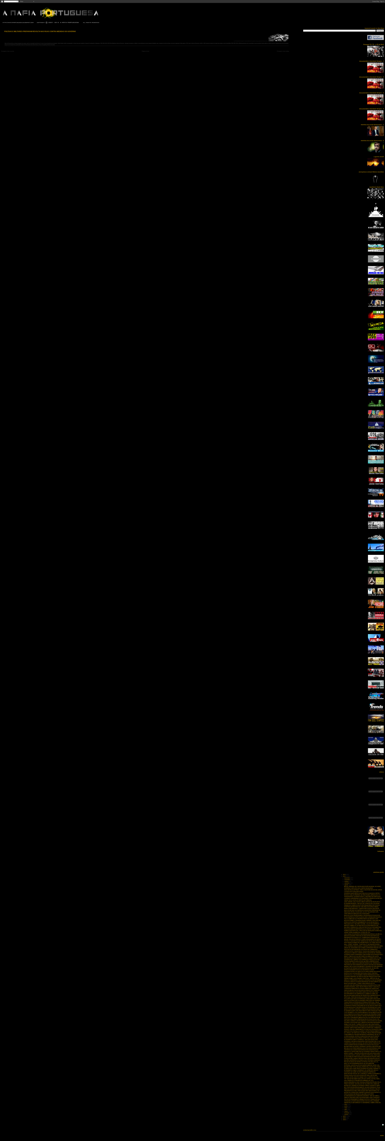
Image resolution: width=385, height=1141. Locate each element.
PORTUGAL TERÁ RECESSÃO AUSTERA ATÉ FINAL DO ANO (361, 997)
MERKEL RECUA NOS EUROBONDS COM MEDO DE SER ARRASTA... (363, 966)
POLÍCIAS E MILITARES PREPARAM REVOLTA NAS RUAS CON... (362, 1019)
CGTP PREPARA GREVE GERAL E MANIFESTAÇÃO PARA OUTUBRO (363, 946)
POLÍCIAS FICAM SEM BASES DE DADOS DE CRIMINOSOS (360, 949)
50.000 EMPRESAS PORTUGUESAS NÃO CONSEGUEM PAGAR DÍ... (363, 917)
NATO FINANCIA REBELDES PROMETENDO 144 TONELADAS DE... (363, 942)
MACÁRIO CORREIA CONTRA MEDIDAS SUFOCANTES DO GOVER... (363, 1021)
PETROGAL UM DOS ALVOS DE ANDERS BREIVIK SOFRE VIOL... (362, 1065)
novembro (347, 879)
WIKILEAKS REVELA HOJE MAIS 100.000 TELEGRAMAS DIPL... (361, 912)
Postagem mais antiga (283, 51)
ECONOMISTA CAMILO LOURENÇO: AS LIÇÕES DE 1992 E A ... (361, 1070)
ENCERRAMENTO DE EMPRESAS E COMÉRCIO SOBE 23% (361, 993)
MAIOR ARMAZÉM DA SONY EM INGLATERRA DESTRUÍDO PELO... (363, 1082)
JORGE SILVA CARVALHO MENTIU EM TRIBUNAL (358, 900)
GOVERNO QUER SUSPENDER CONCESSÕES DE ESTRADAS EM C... (364, 954)
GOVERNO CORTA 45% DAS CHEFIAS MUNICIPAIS (358, 888)
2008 (344, 1119)
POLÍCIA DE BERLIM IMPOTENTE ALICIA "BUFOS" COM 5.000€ (361, 929)
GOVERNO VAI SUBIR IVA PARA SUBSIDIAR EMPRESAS (360, 1072)
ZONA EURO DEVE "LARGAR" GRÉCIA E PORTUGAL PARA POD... (362, 1055)
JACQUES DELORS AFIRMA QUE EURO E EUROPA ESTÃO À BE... (362, 985)
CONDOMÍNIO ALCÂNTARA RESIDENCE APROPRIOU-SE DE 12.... (362, 1034)
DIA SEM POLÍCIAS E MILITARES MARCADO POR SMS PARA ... (361, 992)
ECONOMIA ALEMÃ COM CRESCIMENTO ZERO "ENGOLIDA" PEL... (363, 1010)
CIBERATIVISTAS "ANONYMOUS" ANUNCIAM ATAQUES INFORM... (362, 951)
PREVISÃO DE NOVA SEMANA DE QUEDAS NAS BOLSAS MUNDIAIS (363, 964)
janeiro (346, 1114)
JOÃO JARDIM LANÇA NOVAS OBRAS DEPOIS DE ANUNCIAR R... (362, 902)
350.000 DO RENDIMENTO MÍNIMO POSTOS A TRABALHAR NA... (362, 1099)
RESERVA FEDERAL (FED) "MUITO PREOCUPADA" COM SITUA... (362, 987)
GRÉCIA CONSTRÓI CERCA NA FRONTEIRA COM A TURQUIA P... (362, 1097)
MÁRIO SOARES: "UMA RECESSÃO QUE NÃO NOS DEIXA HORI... (362, 1053)
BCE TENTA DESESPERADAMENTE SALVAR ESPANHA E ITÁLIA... (362, 1087)
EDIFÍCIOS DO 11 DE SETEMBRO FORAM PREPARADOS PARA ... (362, 975)
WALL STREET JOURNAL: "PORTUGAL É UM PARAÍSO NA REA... (362, 944)
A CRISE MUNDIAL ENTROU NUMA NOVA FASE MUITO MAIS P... (362, 1036)
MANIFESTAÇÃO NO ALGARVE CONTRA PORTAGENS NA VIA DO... (362, 1016)
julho (345, 1104)
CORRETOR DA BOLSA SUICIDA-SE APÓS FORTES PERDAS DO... (362, 1043)
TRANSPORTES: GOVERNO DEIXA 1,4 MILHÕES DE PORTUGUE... (362, 896)
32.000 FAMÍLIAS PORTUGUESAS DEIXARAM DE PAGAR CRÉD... (362, 1056)
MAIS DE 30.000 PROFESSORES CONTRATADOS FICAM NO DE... (362, 915)
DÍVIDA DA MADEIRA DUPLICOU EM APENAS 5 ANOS (359, 970)
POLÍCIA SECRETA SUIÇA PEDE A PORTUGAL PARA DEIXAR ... (361, 1038)
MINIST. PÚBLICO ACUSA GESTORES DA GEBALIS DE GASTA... (362, 956)
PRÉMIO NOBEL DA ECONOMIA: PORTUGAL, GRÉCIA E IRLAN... (362, 978)
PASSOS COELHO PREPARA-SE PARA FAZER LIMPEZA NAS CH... (362, 895)
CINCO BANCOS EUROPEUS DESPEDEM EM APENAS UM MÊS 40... (363, 934)
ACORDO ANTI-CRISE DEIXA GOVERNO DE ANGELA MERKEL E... (362, 1068)
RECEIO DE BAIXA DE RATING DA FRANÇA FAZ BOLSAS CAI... (361, 1062)
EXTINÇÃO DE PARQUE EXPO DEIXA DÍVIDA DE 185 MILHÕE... (361, 968)
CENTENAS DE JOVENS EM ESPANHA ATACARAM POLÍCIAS (361, 1050)
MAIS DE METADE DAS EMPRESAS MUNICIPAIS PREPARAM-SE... (362, 910)
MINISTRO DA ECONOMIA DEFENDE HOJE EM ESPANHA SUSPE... (362, 1004)
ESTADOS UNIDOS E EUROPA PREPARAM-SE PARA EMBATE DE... (362, 981)
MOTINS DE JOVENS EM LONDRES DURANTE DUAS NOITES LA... (362, 1092)
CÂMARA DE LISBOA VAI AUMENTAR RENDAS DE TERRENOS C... (362, 963)
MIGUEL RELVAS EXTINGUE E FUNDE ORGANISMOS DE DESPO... (363, 939)
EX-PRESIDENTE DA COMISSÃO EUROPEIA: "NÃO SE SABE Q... (362, 1096)
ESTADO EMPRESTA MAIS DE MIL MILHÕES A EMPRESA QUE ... (362, 961)
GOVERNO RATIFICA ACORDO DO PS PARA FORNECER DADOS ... (363, 971)
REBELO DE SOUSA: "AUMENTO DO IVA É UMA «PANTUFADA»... (362, 1024)
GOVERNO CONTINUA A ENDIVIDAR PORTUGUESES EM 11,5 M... (362, 1041)
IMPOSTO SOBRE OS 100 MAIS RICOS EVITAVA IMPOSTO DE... (361, 925)
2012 (344, 874)
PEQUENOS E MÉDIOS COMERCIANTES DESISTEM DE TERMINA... (363, 953)
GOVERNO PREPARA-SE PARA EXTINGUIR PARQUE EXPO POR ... (362, 976)
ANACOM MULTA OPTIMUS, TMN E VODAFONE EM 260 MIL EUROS (363, 890)
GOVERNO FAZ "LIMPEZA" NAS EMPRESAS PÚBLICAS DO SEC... (362, 959)
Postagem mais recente (7, 51)
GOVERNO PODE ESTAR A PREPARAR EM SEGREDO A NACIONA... (363, 1026)
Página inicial (145, 51)
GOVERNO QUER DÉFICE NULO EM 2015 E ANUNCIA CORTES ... (362, 893)
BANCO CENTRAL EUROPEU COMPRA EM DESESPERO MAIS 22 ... (363, 1009)
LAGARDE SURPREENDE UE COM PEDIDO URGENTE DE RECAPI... (363, 898)
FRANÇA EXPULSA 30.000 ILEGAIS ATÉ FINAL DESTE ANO (360, 1075)
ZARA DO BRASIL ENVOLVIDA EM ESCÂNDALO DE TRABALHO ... (362, 990)
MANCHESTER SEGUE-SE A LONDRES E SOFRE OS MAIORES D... (363, 1073)
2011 (344, 876)
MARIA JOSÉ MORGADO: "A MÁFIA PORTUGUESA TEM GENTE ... (362, 908)
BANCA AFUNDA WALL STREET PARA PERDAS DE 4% (359, 983)
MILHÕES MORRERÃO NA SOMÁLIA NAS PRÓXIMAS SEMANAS (362, 1060)
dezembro (347, 878)
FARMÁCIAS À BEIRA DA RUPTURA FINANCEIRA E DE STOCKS (362, 905)
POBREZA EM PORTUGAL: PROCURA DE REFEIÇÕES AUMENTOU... (363, 930)
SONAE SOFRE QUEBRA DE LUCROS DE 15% (357, 932)
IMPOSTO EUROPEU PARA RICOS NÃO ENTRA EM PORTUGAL (362, 936)
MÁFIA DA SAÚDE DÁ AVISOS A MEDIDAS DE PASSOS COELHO (362, 1089)
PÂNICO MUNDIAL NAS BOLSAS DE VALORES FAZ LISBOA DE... (362, 1084)
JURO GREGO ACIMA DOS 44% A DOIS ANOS (356, 913)
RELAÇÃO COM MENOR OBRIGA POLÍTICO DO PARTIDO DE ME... (362, 1017)
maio (345, 1107)
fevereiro (347, 1113)
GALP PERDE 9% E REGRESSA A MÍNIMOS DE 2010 (358, 1080)
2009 (344, 1118)
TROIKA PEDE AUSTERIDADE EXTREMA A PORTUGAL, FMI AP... (362, 1002)
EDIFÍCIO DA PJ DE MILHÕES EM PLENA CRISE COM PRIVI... (361, 973)
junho (346, 1106)
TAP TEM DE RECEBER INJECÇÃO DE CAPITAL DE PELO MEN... (362, 1079)
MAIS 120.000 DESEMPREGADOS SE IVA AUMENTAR (359, 1063)
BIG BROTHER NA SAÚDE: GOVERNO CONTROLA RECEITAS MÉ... (363, 1046)
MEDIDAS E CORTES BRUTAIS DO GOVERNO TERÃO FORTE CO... (363, 1051)
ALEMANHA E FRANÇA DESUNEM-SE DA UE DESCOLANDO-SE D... (363, 1005)
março (346, 1111)
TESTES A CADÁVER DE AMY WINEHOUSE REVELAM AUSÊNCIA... (363, 941)
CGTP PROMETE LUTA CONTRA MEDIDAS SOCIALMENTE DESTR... (363, 1012)
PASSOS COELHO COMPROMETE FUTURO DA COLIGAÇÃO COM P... (363, 1029)
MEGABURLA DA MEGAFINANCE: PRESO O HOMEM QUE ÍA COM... (363, 958)
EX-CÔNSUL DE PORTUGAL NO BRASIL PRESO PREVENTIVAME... (363, 1033)
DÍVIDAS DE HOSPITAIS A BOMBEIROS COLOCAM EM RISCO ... (362, 922)
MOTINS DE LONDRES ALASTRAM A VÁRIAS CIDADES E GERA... (362, 1085)
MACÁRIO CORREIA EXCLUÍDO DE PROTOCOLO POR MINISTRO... (363, 927)
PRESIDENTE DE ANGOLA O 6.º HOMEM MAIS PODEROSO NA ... (362, 937)
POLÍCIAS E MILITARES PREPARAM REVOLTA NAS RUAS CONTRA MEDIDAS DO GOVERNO (40, 31)
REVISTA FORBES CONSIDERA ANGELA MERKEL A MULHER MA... (362, 920)
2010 (344, 1116)
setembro (347, 883)
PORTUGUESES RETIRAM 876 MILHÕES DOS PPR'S (359, 1094)
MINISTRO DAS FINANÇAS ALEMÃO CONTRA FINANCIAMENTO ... (362, 1031)
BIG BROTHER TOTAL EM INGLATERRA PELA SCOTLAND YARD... (362, 1067)
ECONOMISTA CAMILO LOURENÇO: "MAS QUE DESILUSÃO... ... (362, 1039)
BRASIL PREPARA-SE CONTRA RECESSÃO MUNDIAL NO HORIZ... (363, 886)
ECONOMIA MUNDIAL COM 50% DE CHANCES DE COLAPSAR (361, 903)
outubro (346, 881)
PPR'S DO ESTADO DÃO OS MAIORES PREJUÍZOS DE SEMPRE (362, 1000)
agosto (346, 884)
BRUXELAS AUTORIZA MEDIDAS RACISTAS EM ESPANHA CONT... (362, 1048)
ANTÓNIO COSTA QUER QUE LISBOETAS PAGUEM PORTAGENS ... (363, 1022)
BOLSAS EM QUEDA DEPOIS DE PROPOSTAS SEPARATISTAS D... (362, 995)
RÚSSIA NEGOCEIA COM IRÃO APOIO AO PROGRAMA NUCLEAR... (362, 1007)
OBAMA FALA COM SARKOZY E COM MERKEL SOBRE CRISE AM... (362, 1102)
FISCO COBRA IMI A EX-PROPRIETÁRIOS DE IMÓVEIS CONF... (361, 919)
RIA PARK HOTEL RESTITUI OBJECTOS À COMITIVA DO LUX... (361, 1077)
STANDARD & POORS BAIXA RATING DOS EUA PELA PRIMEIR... (362, 1101)
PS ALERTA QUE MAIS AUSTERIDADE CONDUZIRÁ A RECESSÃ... (362, 999)
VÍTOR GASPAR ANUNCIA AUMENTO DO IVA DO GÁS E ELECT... (362, 1044)
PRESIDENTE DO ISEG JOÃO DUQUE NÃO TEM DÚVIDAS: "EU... (362, 1090)
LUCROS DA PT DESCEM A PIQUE (353, 891)
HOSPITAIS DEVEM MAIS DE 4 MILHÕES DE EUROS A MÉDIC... (361, 907)
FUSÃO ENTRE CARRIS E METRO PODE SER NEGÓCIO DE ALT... (362, 1058)
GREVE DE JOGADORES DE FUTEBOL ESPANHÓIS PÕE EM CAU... (363, 947)
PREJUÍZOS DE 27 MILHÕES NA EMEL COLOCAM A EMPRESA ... (362, 924)
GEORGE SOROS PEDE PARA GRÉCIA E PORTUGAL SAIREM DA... (363, 1027)
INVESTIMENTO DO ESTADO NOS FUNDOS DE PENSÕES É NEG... (363, 1014)
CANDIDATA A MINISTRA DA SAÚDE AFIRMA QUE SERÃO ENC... (362, 988)
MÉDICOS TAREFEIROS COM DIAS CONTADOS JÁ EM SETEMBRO (363, 980)
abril (345, 1109)
